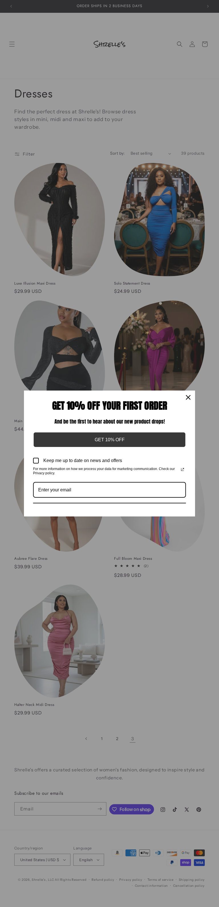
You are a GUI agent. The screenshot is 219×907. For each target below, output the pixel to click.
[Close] (188, 397)
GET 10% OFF (110, 439)
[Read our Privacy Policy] (182, 469)
